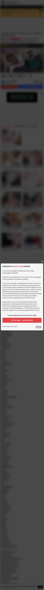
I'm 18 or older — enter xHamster (22, 320)
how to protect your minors (9, 326)
